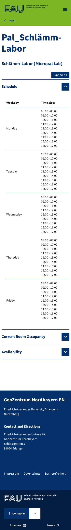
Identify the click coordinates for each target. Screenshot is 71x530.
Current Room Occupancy (23, 336)
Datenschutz (32, 473)
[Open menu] (65, 9)
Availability (12, 352)
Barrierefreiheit (55, 473)
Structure (15, 525)
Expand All (60, 75)
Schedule (9, 86)
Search (51, 525)
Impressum (11, 473)
